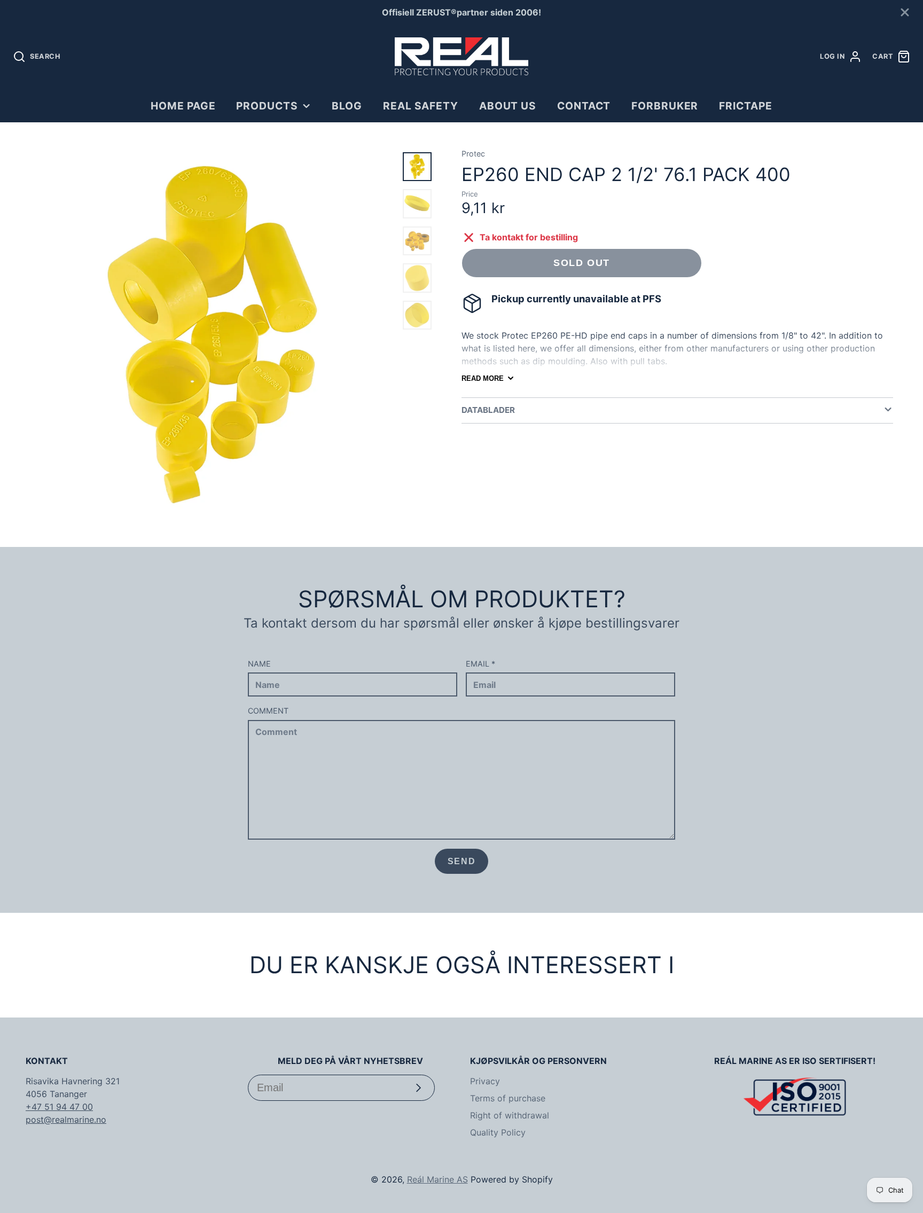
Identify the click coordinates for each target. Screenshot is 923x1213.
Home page (183, 105)
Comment (268, 710)
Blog (347, 105)
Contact (584, 105)
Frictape (745, 105)
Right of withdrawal (509, 1115)
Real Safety (421, 105)
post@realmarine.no (66, 1119)
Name (259, 663)
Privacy (485, 1081)
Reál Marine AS (437, 1179)
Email (480, 663)
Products (267, 105)
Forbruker (665, 105)
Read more (483, 378)
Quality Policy (498, 1132)
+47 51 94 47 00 (59, 1106)
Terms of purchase (507, 1098)
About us (508, 105)
